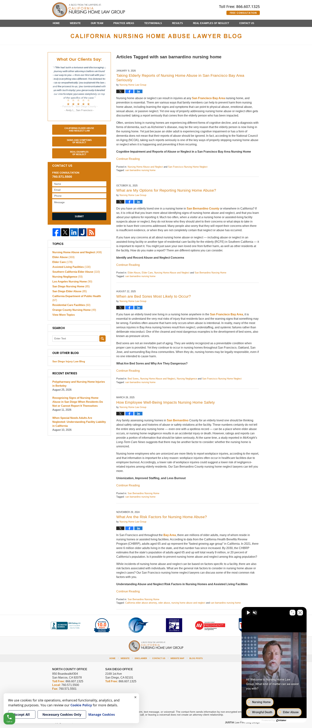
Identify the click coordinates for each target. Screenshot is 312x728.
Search (102, 338)
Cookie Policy (81, 705)
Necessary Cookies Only (61, 714)
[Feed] (91, 232)
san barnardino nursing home (140, 170)
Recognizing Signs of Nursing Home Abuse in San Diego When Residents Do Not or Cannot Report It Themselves (77, 401)
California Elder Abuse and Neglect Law (79, 129)
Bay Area (169, 535)
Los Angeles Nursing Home (72, 281)
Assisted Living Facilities (71, 266)
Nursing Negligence (187, 378)
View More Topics (63, 314)
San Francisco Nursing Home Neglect (187, 166)
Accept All (22, 714)
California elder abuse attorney (141, 602)
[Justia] (82, 232)
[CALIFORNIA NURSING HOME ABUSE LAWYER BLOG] (156, 36)
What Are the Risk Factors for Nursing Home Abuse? (161, 517)
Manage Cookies (101, 714)
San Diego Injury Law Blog (68, 361)
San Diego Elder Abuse (69, 291)
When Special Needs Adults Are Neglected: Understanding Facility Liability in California (79, 421)
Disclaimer (141, 658)
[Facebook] (56, 232)
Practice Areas (123, 23)
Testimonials (153, 23)
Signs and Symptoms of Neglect (79, 141)
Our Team (97, 23)
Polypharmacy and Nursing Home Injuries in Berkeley (78, 383)
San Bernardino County (203, 208)
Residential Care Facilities (71, 304)
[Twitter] (65, 232)
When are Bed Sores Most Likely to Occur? (153, 296)
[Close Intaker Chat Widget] (300, 612)
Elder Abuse (134, 272)
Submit (79, 216)
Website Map (177, 658)
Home (56, 23)
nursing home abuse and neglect (188, 602)
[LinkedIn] (74, 232)
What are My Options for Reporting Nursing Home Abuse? (166, 190)
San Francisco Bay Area (208, 98)
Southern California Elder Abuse (76, 271)
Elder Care (147, 272)
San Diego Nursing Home (71, 286)
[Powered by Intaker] (281, 720)
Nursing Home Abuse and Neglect (145, 166)
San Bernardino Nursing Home (210, 272)
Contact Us (246, 23)
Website (75, 23)
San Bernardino (177, 420)
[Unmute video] (248, 612)
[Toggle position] (292, 612)
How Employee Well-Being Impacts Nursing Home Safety (165, 402)
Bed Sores (133, 378)
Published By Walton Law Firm (239, 8)
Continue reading (128, 158)
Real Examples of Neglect (211, 23)
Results (177, 23)
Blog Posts (196, 658)
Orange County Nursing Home (74, 309)
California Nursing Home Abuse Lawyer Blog (88, 10)
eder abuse (164, 602)
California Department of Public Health (76, 298)
